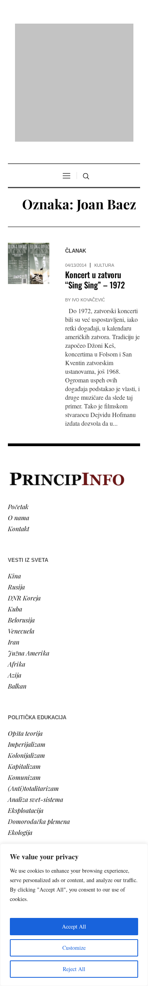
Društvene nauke (31, 811)
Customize (74, 947)
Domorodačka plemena (39, 720)
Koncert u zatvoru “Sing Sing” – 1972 (95, 178)
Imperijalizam (26, 643)
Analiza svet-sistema (35, 698)
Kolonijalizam (26, 654)
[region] (74, 915)
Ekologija (20, 731)
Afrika (16, 562)
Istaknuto (20, 822)
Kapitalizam (24, 665)
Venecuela (21, 529)
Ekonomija (22, 800)
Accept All (74, 926)
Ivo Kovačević (88, 198)
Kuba (15, 507)
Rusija (16, 485)
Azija (14, 573)
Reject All (74, 969)
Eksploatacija (25, 709)
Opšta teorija (25, 632)
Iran (13, 540)
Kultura (104, 164)
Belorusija (21, 518)
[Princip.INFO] (74, 32)
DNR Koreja (24, 496)
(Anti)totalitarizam (33, 687)
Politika (18, 789)
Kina (14, 474)
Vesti (14, 778)
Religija (18, 833)
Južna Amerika (28, 551)
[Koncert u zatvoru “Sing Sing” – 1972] (28, 162)
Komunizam (24, 676)
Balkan (17, 584)
